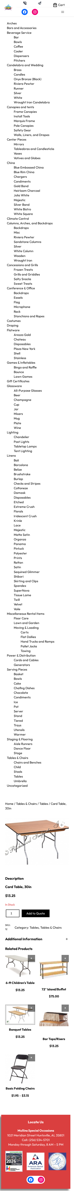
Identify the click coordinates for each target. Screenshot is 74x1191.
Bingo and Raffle (25, 367)
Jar (16, 409)
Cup (16, 404)
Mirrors (19, 144)
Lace (17, 525)
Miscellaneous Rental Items (25, 614)
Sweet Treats (23, 284)
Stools (18, 772)
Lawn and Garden (26, 623)
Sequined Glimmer (27, 572)
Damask (19, 493)
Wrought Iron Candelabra (32, 102)
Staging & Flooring (20, 739)
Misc (17, 232)
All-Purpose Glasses (28, 391)
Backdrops (21, 228)
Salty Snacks (22, 279)
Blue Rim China (24, 172)
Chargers (20, 177)
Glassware (14, 386)
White (18, 98)
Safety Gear (22, 130)
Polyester (20, 553)
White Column (23, 251)
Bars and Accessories (21, 28)
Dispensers (21, 56)
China (11, 163)
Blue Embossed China (29, 167)
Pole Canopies (24, 126)
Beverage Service (19, 33)
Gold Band (21, 186)
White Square (23, 214)
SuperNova (21, 590)
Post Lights (21, 442)
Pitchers (19, 60)
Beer (17, 395)
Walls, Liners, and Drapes (31, 135)
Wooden (19, 256)
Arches (12, 23)
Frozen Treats (23, 270)
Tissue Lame (22, 595)
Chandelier (21, 437)
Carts (25, 632)
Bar (16, 37)
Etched (19, 502)
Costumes (14, 321)
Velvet (18, 604)
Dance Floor (22, 748)
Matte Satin (22, 535)
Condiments (22, 181)
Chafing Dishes (24, 688)
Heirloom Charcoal (27, 191)
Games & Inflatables (21, 363)
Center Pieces (16, 139)
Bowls (18, 42)
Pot (16, 707)
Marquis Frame (24, 121)
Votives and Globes (27, 158)
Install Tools (22, 116)
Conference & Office (21, 288)
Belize (18, 469)
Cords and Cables (26, 660)
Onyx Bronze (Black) (27, 79)
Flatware (13, 330)
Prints (18, 558)
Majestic (19, 200)
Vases (18, 153)
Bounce (19, 372)
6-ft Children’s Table (20, 983)
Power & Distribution (21, 655)
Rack (17, 312)
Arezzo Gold (22, 335)
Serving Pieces (17, 669)
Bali (16, 460)
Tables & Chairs (17, 758)
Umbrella (20, 781)
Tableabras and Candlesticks (34, 149)
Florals (18, 511)
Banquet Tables (20, 1030)
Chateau (20, 339)
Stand (18, 716)
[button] (62, 825)
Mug (17, 418)
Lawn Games (23, 377)
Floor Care (21, 618)
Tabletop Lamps (25, 446)
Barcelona (21, 465)
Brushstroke (22, 474)
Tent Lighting (23, 451)
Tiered (18, 721)
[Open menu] (63, 12)
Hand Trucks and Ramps (37, 641)
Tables (18, 776)
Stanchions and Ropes (29, 316)
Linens (11, 455)
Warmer (20, 734)
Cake (17, 683)
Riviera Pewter (24, 84)
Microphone (22, 307)
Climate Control (18, 219)
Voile (17, 609)
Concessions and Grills (22, 265)
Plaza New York (24, 349)
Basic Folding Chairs (20, 1088)
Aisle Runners (23, 744)
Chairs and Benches (27, 762)
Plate (17, 423)
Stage (18, 753)
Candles (19, 74)
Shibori (19, 576)
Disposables (22, 344)
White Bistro (22, 209)
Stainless (20, 358)
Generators (22, 665)
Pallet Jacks (29, 646)
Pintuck (19, 548)
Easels (18, 298)
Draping (12, 325)
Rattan (18, 562)
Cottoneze (21, 488)
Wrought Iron (23, 260)
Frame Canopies (25, 112)
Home (9, 804)
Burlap (18, 479)
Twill (17, 600)
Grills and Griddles (27, 274)
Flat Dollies (28, 637)
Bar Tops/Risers (54, 1039)
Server (18, 711)
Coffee (18, 46)
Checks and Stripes (27, 483)
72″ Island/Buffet (54, 989)
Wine (17, 428)
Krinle (18, 521)
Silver (18, 93)
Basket (18, 674)
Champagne (22, 400)
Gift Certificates (18, 381)
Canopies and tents (20, 107)
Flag (17, 302)
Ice (16, 702)
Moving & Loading (26, 628)
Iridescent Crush (25, 516)
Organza (20, 539)
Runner (19, 88)
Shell (17, 353)
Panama (20, 544)
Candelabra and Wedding (25, 65)
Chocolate (21, 693)
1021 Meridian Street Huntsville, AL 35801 (35, 1135)
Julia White (21, 195)
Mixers (18, 414)
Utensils (19, 730)
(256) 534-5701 (39, 1140)
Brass (18, 70)
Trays (17, 725)
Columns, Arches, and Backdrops (30, 223)
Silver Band (22, 205)
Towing (26, 651)
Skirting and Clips (26, 581)
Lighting (12, 432)
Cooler (18, 51)
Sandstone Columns (27, 242)
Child (17, 767)
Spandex (20, 586)
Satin (17, 567)
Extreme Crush (24, 507)
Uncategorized (17, 786)
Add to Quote (35, 913)
